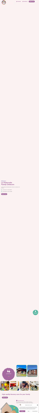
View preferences (34, 411)
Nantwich (19, 1)
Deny (28, 411)
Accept (22, 411)
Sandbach (25, 1)
